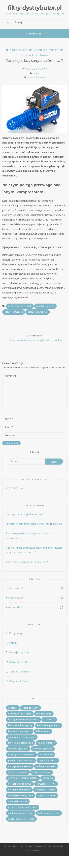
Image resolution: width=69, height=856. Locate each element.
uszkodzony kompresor (20, 813)
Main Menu (32, 33)
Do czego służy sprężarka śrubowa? (25, 514)
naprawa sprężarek (18, 749)
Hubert (36, 73)
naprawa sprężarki (43, 749)
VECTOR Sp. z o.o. (15, 488)
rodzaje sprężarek (46, 766)
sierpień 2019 (15, 607)
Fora (59, 846)
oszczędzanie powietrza (21, 754)
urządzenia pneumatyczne (22, 807)
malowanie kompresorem (21, 737)
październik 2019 (17, 588)
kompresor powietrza (48, 725)
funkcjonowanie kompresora (23, 719)
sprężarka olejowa (46, 784)
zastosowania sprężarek (21, 819)
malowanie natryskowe (20, 743)
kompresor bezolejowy (20, 725)
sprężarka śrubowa (38, 312)
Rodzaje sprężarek (19, 652)
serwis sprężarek (14, 312)
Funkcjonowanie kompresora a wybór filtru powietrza (34, 524)
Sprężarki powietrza (19, 671)
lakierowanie (43, 731)
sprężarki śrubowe (17, 801)
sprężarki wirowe (47, 795)
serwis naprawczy (18, 772)
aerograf (12, 708)
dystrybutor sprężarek (19, 306)
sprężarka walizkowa (19, 790)
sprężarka (48, 778)
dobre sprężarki (30, 708)
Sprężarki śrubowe (19, 681)
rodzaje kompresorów (19, 766)
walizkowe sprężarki (49, 813)
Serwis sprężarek (45, 49)
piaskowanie (46, 754)
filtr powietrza (43, 714)
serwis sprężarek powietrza (23, 778)
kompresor (49, 719)
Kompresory (18, 49)
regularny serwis (45, 306)
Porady (13, 643)
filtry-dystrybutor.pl (34, 7)
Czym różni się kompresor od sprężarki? (27, 562)
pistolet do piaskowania (21, 760)
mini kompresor (46, 743)
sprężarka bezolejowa (19, 784)
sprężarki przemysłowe (20, 795)
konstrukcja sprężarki (19, 731)
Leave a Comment (36, 77)
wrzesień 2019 (16, 597)
